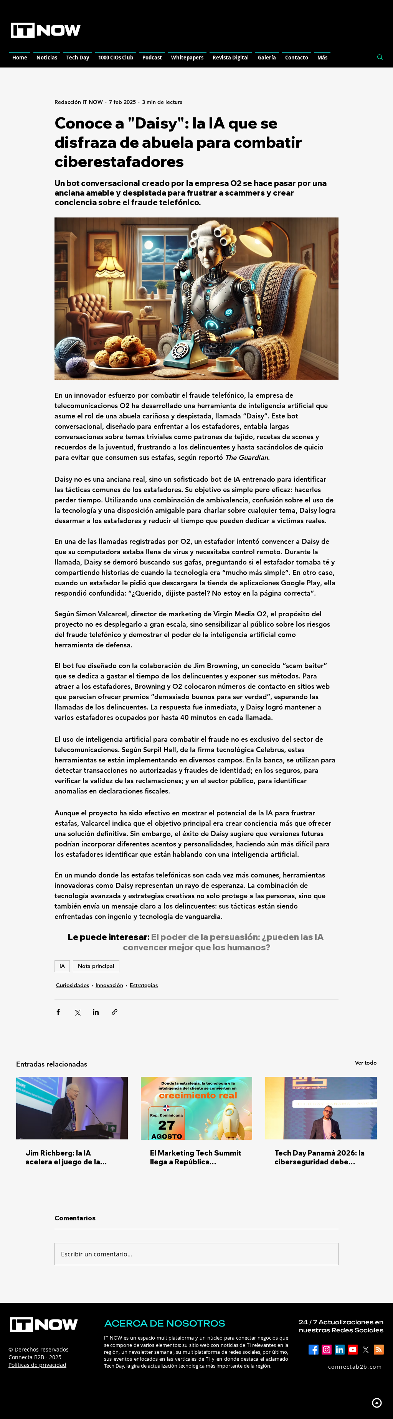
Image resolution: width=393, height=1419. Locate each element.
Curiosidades (72, 985)
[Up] (376, 1402)
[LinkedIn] (340, 1350)
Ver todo (366, 1062)
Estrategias (144, 985)
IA (62, 966)
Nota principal (96, 966)
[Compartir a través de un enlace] (114, 1012)
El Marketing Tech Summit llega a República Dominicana (195, 1157)
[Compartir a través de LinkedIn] (95, 1012)
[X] (366, 1350)
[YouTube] (353, 1350)
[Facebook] (314, 1350)
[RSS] (379, 1350)
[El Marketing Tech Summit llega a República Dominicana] (197, 1108)
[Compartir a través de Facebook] (58, 1012)
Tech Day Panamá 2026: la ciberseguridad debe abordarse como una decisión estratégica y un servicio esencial (319, 1157)
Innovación (109, 985)
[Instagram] (327, 1350)
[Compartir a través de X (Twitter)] (77, 1012)
